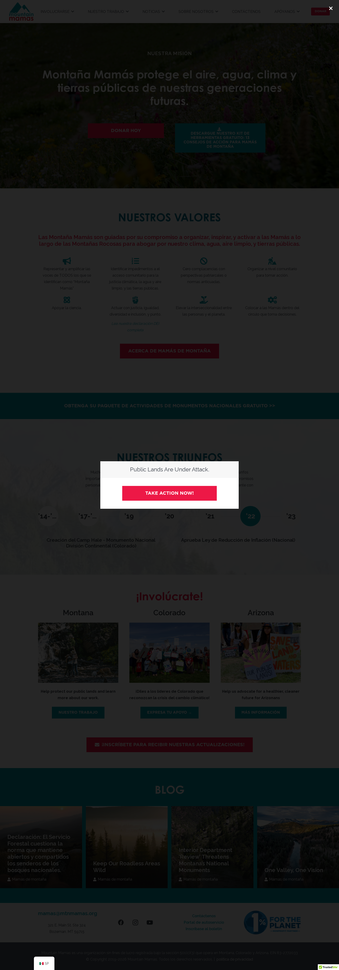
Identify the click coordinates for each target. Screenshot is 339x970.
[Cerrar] (330, 8)
